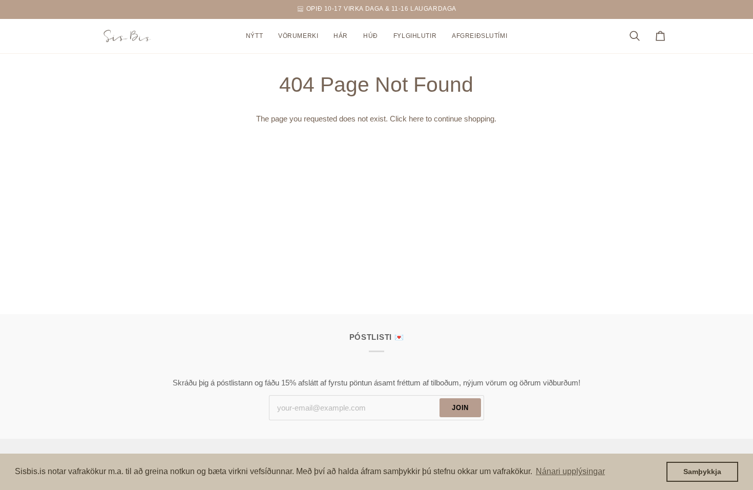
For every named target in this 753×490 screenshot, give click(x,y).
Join (460, 408)
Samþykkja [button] (702, 471)
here (416, 119)
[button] (298, 36)
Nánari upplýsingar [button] (570, 471)
